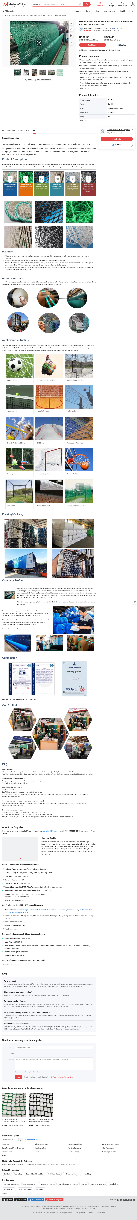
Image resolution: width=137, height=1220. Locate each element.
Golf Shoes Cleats (54, 1174)
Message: (11, 1059)
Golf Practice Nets (61, 15)
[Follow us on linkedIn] (134, 1200)
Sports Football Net (25, 1189)
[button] (80, 4)
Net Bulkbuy (40, 1189)
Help (97, 11)
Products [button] (36, 4)
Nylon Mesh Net (9, 1189)
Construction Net (33, 910)
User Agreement (80, 1212)
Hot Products (25, 1206)
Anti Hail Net (9, 912)
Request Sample (114, 50)
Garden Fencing (73, 1152)
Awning (37, 1152)
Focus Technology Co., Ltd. (53, 1212)
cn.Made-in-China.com (88, 1208)
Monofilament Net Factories (68, 1184)
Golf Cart (7, 1174)
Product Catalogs (32, 1140)
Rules (133, 11)
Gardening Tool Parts (109, 1152)
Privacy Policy (101, 1212)
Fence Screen (61, 910)
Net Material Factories (11, 1184)
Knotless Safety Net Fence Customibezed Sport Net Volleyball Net (13, 1121)
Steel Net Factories (29, 1184)
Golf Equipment (48, 15)
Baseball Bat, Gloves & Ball (35, 1174)
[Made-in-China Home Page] (13, 4)
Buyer (88, 11)
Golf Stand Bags (86, 1174)
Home (4, 15)
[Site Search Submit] (87, 4)
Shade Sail (52, 910)
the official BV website (51, 831)
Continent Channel (93, 1206)
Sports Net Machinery (98, 1184)
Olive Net (26, 912)
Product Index (105, 1206)
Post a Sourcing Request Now (62, 1077)
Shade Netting (22, 910)
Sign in (132, 6)
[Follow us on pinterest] (131, 1200)
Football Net (114, 1184)
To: (13, 1053)
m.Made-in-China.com (73, 1208)
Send (18, 1077)
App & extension (109, 11)
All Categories (9, 11)
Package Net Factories (47, 1184)
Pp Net (84, 1184)
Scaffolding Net (72, 910)
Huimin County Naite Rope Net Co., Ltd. (96, 28)
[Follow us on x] (121, 1200)
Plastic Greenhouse (41, 1144)
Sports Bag (18, 1174)
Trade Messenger (36, 1200)
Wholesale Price (81, 1206)
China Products (35, 1206)
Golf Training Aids (70, 1174)
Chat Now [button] (123, 45)
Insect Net (18, 912)
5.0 (109, 133)
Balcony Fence (7, 1152)
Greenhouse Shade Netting (110, 1144)
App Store (7, 1200)
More (4, 1156)
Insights (113, 1206)
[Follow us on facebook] (118, 1200)
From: (12, 1048)
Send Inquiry (93, 45)
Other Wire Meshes (108, 1148)
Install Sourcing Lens (55, 1200)
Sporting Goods (35, 15)
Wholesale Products (68, 1206)
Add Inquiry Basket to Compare (39, 79)
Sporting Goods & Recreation (18, 15)
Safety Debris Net (85, 910)
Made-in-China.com (59, 1208)
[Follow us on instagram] (124, 1200)
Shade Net (44, 910)
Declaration (91, 1212)
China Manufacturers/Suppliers (51, 1206)
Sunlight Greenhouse (75, 1144)
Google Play (21, 1200)
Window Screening (74, 1148)
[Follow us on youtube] (127, 1200)
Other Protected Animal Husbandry (13, 1148)
